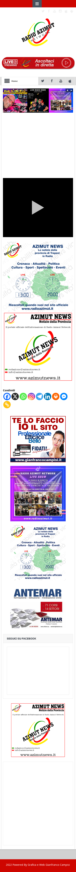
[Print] (55, 396)
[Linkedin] (47, 396)
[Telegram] (39, 396)
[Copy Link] (7, 404)
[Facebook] (7, 396)
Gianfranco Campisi (58, 864)
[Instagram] (31, 396)
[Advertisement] (38, 803)
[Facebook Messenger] (64, 396)
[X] (15, 396)
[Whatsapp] (23, 396)
